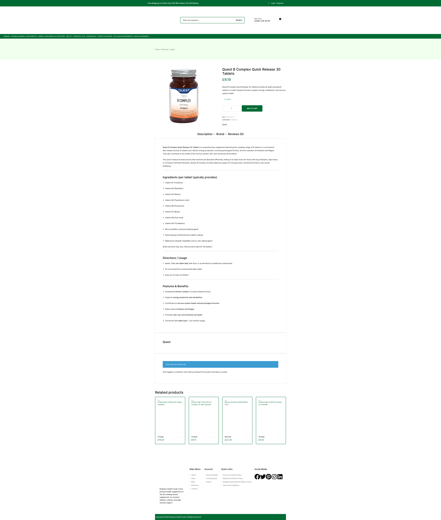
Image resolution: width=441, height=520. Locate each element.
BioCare (228, 437)
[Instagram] (274, 477)
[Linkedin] (280, 477)
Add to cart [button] (180, 439)
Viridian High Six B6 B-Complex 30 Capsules (270, 403)
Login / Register (277, 3)
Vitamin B (233, 120)
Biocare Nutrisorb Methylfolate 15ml (236, 403)
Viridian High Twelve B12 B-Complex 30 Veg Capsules (201, 403)
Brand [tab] (220, 134)
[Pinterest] (268, 477)
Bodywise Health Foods (177, 517)
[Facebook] (257, 477)
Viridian (161, 437)
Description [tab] (204, 134)
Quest (224, 124)
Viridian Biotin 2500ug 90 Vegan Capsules (170, 403)
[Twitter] (263, 477)
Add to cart (252, 108)
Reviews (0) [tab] (236, 134)
